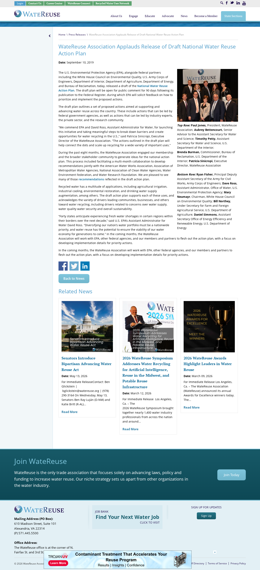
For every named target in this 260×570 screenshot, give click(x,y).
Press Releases (77, 34)
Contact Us (34, 3)
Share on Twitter (74, 266)
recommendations (91, 179)
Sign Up (206, 516)
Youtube (244, 3)
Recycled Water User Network (112, 3)
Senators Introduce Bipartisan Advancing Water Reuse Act (87, 364)
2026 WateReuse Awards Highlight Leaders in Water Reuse (208, 364)
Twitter (232, 2)
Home (61, 34)
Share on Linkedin (85, 266)
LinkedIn (238, 2)
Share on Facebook (63, 266)
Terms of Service (217, 563)
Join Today (231, 475)
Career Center (54, 3)
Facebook (227, 2)
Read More (70, 412)
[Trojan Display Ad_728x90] (118, 568)
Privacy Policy (238, 563)
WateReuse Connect (79, 3)
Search (221, 2)
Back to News (73, 278)
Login (20, 3)
